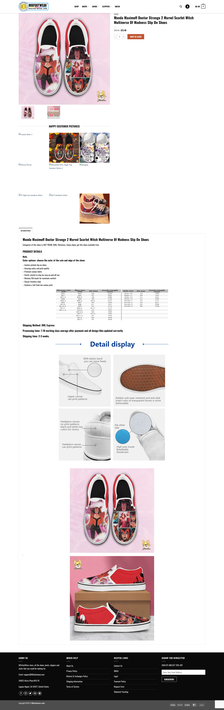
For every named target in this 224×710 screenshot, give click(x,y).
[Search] (181, 6)
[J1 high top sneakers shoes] (34, 209)
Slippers (106, 6)
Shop (76, 6)
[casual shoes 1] (34, 148)
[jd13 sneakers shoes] (64, 209)
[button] (187, 6)
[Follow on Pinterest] (40, 693)
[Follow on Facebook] (21, 693)
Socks (117, 6)
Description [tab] (25, 230)
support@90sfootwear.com (34, 674)
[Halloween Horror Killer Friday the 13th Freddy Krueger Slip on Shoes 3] (64, 148)
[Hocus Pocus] (34, 178)
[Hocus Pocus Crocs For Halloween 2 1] (95, 148)
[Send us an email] (35, 693)
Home (116, 14)
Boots (84, 6)
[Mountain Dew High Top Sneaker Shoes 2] (64, 178)
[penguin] (95, 178)
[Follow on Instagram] (26, 693)
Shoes (94, 6)
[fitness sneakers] (95, 209)
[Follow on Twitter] (30, 693)
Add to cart (136, 36)
